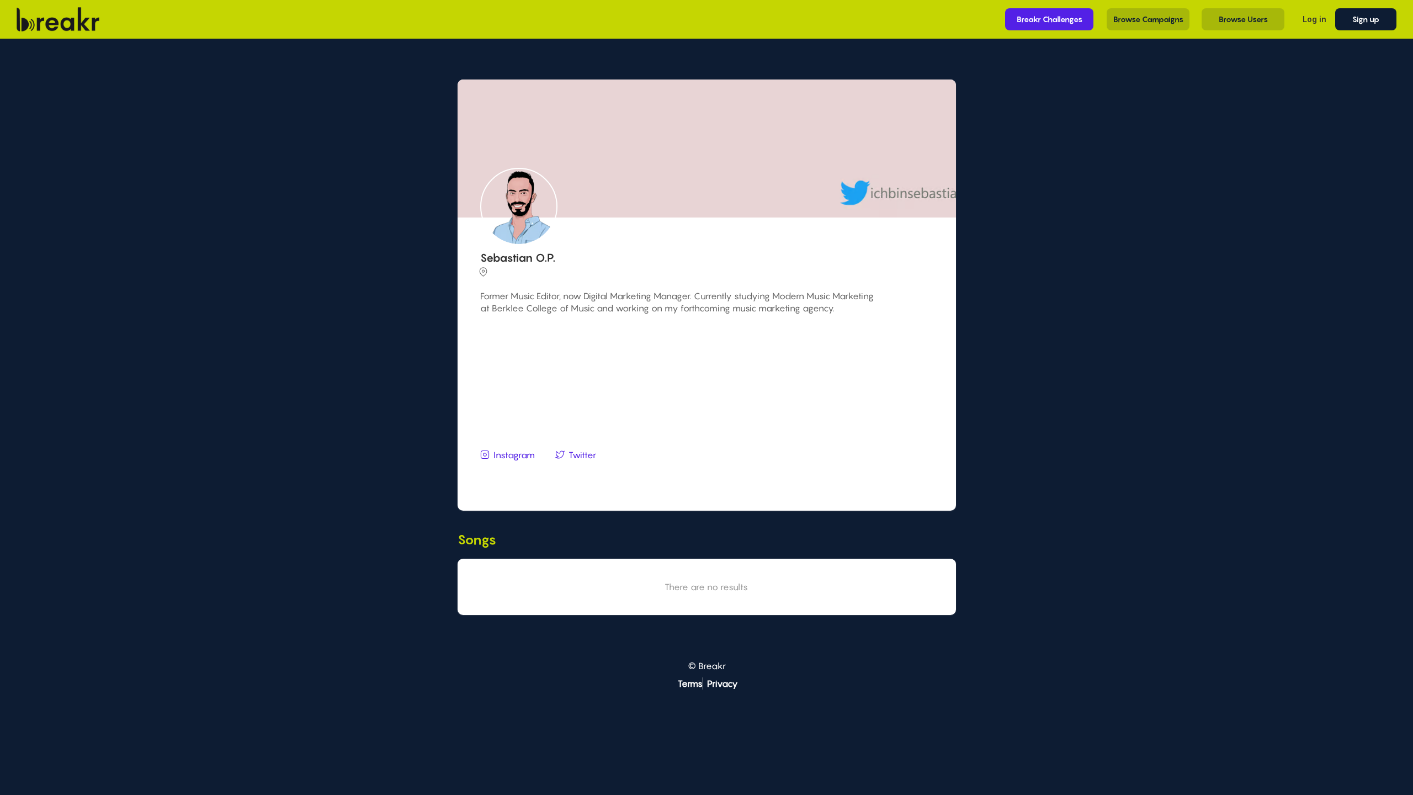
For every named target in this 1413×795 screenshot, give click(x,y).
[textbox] (705, 475)
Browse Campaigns (1148, 19)
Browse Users (1243, 19)
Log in (1314, 19)
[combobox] (705, 476)
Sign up (1365, 19)
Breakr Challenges (1049, 19)
